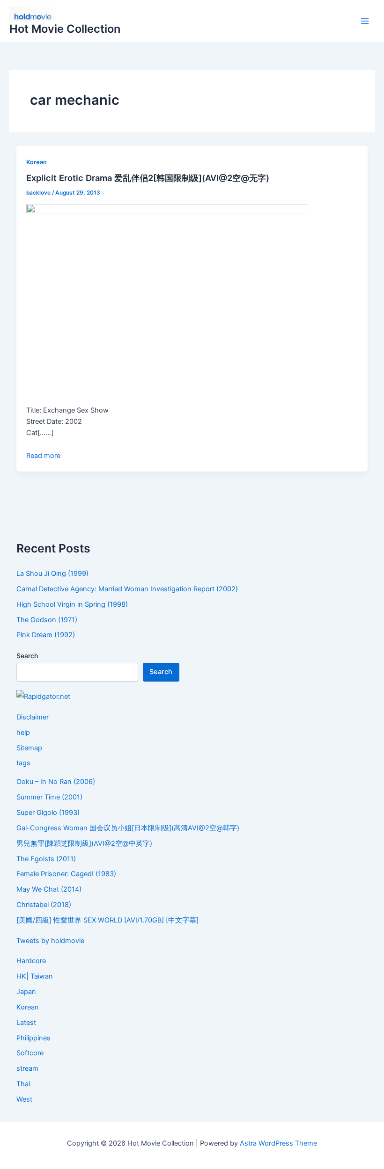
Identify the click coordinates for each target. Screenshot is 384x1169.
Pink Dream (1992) (45, 635)
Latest (26, 1022)
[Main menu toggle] (365, 21)
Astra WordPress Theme (278, 1143)
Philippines (33, 1038)
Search (27, 656)
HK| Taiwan (34, 976)
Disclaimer (32, 717)
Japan (26, 991)
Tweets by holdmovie (50, 941)
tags (23, 763)
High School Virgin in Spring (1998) (72, 604)
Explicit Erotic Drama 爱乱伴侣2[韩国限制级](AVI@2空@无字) (147, 178)
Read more (43, 455)
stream (27, 1068)
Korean (36, 162)
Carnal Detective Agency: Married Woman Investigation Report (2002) (127, 589)
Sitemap (29, 748)
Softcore (30, 1053)
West (24, 1099)
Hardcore (31, 961)
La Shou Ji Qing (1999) (52, 573)
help (23, 732)
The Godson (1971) (46, 620)
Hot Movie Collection (64, 29)
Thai (23, 1084)
